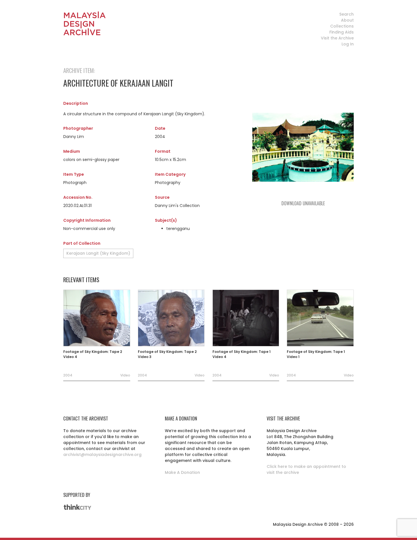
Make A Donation (182, 472)
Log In (348, 44)
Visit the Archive (337, 38)
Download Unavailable (303, 203)
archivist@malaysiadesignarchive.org (102, 454)
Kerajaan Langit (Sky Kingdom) (98, 253)
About (347, 20)
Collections (342, 26)
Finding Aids (341, 32)
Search (346, 14)
